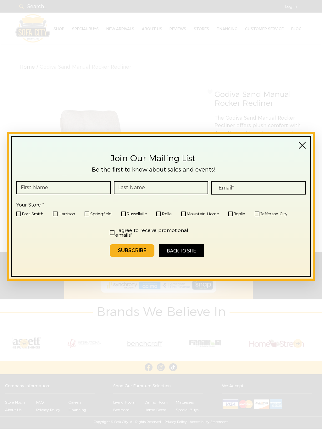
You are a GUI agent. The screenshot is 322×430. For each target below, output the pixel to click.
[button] (302, 145)
